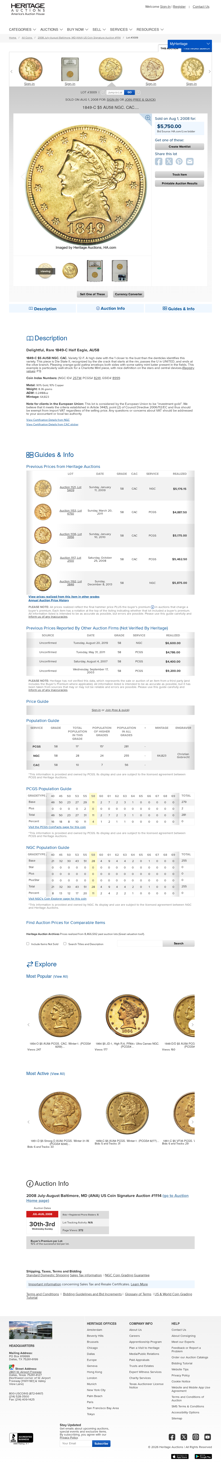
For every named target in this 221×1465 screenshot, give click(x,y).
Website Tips (180, 1369)
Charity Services (140, 1378)
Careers (134, 1335)
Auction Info (112, 308)
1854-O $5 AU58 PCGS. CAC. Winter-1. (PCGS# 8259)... (60, 1045)
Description (45, 309)
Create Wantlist (180, 146)
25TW (77, 378)
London (92, 1378)
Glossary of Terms (138, 1294)
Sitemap (177, 1418)
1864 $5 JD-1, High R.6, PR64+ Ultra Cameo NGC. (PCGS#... (127, 1045)
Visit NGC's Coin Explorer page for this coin (57, 898)
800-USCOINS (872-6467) (26, 1393)
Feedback (178, 1347)
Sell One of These (92, 294)
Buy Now (75, 29)
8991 (115, 378)
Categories (20, 29)
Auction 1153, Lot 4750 (71, 512)
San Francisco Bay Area (103, 1408)
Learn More (139, 1284)
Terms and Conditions (42, 1294)
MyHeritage (179, 43)
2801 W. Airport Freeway (25, 1372)
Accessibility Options (185, 1412)
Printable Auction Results (179, 183)
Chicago (92, 1347)
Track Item (179, 174)
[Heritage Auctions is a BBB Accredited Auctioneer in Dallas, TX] (21, 1439)
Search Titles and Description (85, 944)
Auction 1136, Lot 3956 (71, 536)
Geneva (92, 1366)
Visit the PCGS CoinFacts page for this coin (57, 827)
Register (179, 6)
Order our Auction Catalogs (190, 1357)
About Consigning (184, 1335)
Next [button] (141, 176)
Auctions (49, 29)
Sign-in (29, 84)
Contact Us (201, 6)
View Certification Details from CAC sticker (52, 424)
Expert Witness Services (145, 1372)
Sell (97, 29)
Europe (92, 1360)
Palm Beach (95, 1396)
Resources (148, 29)
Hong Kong (94, 1372)
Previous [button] (23, 176)
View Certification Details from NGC (48, 420)
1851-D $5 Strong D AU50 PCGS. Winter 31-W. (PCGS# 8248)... (60, 1142)
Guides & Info (180, 309)
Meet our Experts (183, 1341)
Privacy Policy (181, 1375)
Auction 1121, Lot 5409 (70, 489)
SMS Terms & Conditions (188, 1406)
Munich (92, 1384)
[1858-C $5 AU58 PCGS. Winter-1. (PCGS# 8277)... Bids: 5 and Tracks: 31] (127, 1110)
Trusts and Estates (141, 1366)
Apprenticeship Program (145, 1341)
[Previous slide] (12, 71)
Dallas (91, 1354)
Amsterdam (94, 1329)
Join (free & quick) (140, 99)
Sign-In (165, 6)
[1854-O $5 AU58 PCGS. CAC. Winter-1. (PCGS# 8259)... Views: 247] (60, 1013)
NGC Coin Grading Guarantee (127, 1275)
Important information (44, 1284)
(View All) (60, 976)
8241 (97, 378)
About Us (135, 1329)
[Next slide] (208, 71)
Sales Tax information (86, 1275)
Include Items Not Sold (44, 944)
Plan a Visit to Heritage (144, 1347)
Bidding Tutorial (182, 1363)
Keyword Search (198, 48)
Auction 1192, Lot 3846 (71, 583)
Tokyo (91, 1414)
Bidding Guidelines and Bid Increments (92, 1294)
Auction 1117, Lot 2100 (70, 559)
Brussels (93, 1341)
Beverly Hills (95, 1335)
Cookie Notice (181, 1381)
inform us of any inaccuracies (48, 616)
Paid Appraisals (139, 1360)
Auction (169, 48)
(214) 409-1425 (25, 1399)
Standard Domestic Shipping (47, 1275)
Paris (90, 1402)
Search (178, 943)
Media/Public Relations (144, 1354)
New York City (96, 1390)
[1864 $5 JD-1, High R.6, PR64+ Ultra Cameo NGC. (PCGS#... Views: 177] (127, 1013)
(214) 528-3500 (19, 1396)
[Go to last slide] (29, 1024)
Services (119, 29)
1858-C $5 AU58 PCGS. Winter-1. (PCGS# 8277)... (127, 1140)
